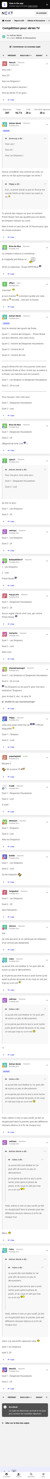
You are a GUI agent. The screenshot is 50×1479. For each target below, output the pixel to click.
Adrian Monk (16, 35)
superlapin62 (15, 756)
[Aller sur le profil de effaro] (4, 284)
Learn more (5, 4)
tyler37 (12, 459)
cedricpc (13, 530)
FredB (11, 786)
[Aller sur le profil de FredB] (4, 787)
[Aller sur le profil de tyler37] (4, 460)
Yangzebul (13, 891)
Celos (11, 959)
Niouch (12, 62)
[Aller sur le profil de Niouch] (4, 63)
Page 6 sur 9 (24, 55)
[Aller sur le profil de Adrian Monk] (3, 36)
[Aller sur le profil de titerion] (4, 927)
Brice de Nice (15, 246)
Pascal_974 (14, 594)
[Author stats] (47, 63)
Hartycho (13, 633)
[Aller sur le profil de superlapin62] (4, 757)
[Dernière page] (46, 55)
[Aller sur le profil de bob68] (4, 856)
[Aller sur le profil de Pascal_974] (4, 595)
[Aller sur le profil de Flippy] (4, 718)
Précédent (12, 55)
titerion (12, 926)
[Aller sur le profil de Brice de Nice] (4, 247)
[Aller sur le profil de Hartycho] (4, 634)
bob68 (12, 855)
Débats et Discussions (26, 38)
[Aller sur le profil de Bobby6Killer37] (4, 560)
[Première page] (3, 55)
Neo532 (12, 1368)
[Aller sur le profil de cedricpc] (4, 531)
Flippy (12, 717)
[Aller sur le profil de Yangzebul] (4, 892)
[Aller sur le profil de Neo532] (4, 1369)
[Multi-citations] (3, 100)
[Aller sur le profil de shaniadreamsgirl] (4, 669)
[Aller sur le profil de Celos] (4, 960)
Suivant (39, 55)
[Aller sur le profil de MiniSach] (4, 822)
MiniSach (13, 821)
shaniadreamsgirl (17, 668)
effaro (12, 283)
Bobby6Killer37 (16, 559)
